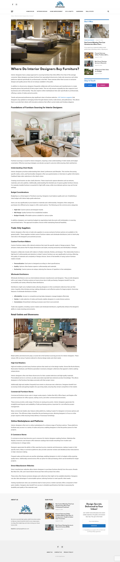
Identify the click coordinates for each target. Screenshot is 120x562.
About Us (49, 552)
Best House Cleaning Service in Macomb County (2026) (101, 62)
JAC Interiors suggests (65, 97)
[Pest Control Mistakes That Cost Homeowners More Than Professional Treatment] (96, 31)
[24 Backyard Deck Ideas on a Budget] (88, 72)
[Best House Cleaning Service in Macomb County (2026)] (88, 64)
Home (12, 16)
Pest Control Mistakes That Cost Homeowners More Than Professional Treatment (94, 43)
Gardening (79, 11)
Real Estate (90, 11)
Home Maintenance (89, 40)
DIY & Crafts (69, 11)
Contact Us (58, 552)
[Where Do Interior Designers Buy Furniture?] (45, 64)
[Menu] (12, 11)
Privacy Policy (92, 531)
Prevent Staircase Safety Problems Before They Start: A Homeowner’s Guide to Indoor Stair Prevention (102, 54)
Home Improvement (56, 11)
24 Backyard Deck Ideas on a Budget (102, 70)
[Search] (108, 11)
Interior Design (42, 11)
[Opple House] (60, 4)
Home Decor (30, 11)
